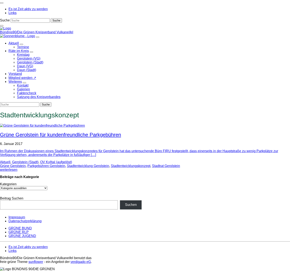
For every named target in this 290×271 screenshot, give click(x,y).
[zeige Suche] (1, 25)
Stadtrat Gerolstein (166, 166)
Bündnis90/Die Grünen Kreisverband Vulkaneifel (36, 32)
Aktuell (5, 162)
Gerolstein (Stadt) (25, 162)
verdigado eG (80, 262)
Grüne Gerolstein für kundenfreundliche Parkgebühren (60, 135)
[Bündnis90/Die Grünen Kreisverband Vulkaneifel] (5, 28)
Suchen (131, 204)
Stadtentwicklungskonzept (130, 166)
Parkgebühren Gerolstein (46, 166)
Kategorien (8, 184)
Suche (5, 20)
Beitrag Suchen (11, 198)
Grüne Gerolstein (13, 166)
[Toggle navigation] (1, 3)
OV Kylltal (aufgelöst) (56, 162)
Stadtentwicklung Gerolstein (88, 166)
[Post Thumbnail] (42, 125)
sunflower (35, 262)
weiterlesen (8, 169)
